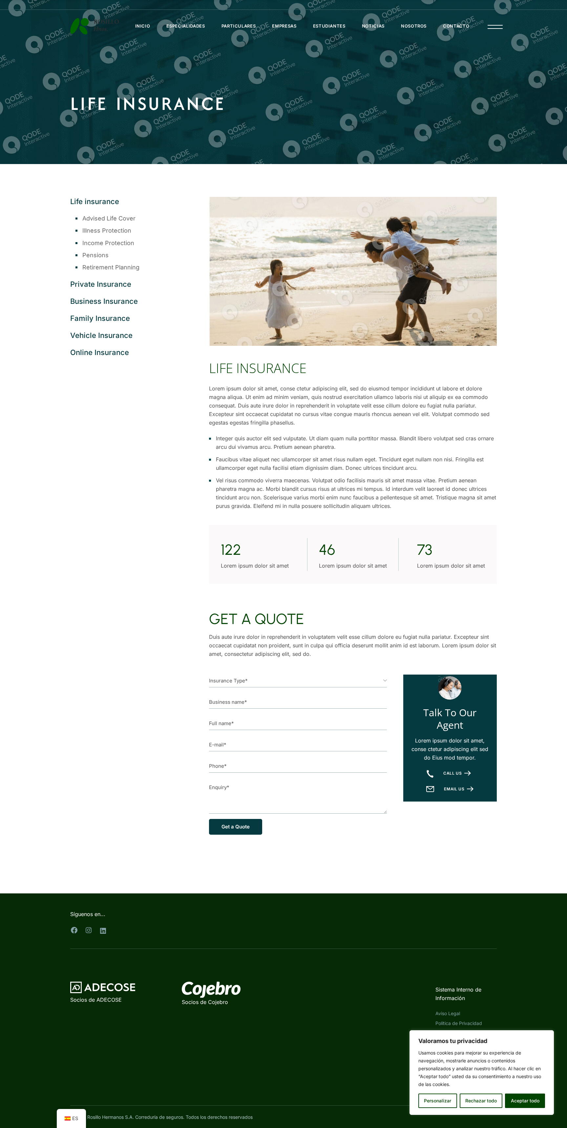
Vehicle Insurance (101, 335)
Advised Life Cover (109, 218)
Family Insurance (100, 318)
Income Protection (108, 243)
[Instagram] (89, 930)
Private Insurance (100, 284)
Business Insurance (104, 301)
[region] (482, 1072)
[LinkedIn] (103, 931)
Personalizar (437, 1100)
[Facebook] (74, 930)
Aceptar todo (525, 1100)
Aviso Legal (447, 1013)
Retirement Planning (110, 267)
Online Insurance (99, 352)
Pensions (95, 255)
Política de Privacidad (458, 1023)
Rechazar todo (481, 1100)
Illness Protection (106, 230)
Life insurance (94, 201)
